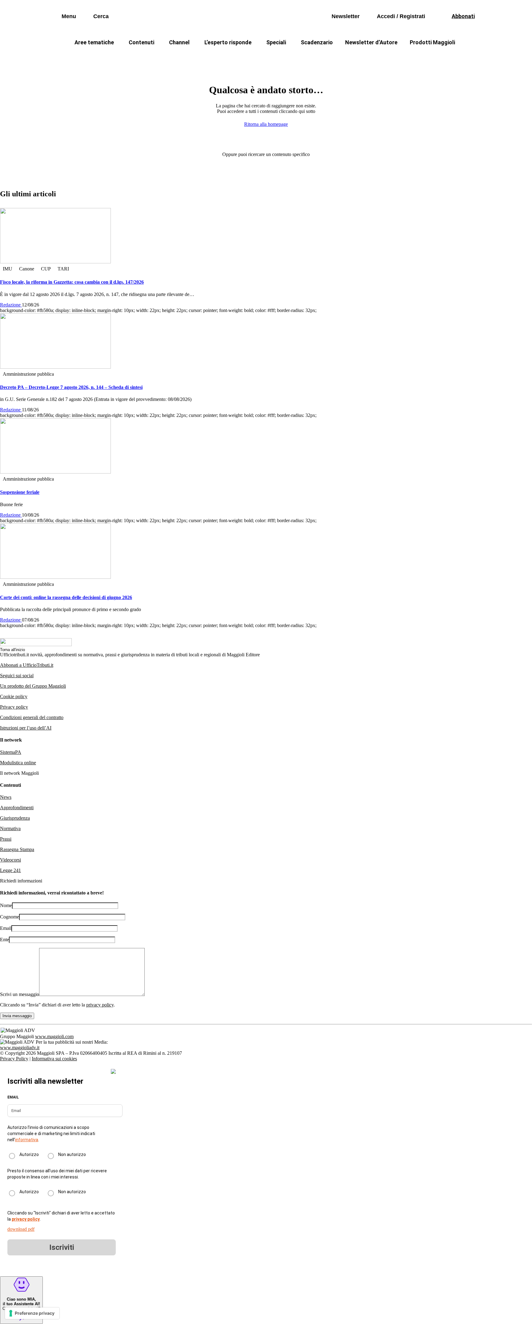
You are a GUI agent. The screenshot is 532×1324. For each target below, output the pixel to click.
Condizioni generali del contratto (31, 717)
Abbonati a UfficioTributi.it (26, 665)
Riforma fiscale (217, 57)
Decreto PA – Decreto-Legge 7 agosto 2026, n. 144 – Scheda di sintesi (71, 387)
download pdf (20, 1229)
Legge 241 (10, 870)
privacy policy (100, 1004)
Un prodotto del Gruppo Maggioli (33, 686)
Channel (179, 42)
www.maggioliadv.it (19, 1047)
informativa (26, 1139)
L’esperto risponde (228, 42)
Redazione (11, 304)
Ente (4, 939)
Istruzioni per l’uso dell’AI (25, 727)
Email (5, 928)
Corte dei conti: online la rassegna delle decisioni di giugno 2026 (66, 597)
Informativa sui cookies (54, 1058)
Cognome (9, 916)
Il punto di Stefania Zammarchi (384, 57)
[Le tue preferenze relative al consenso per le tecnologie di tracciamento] (32, 1313)
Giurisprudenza (15, 818)
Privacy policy (14, 707)
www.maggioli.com (54, 1036)
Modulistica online (18, 762)
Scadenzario (317, 42)
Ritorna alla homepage (266, 124)
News (5, 797)
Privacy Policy (14, 1058)
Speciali (276, 42)
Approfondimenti (17, 807)
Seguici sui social (17, 675)
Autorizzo (29, 1154)
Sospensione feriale (19, 492)
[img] (113, 1071)
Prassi (5, 839)
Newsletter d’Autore (371, 42)
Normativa (10, 828)
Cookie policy (13, 696)
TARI (179, 57)
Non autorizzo (72, 1154)
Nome (6, 905)
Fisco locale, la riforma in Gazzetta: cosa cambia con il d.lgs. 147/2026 (72, 282)
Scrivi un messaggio (19, 994)
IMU (153, 57)
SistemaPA (10, 752)
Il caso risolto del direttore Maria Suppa (292, 57)
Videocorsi (10, 859)
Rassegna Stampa (17, 849)
